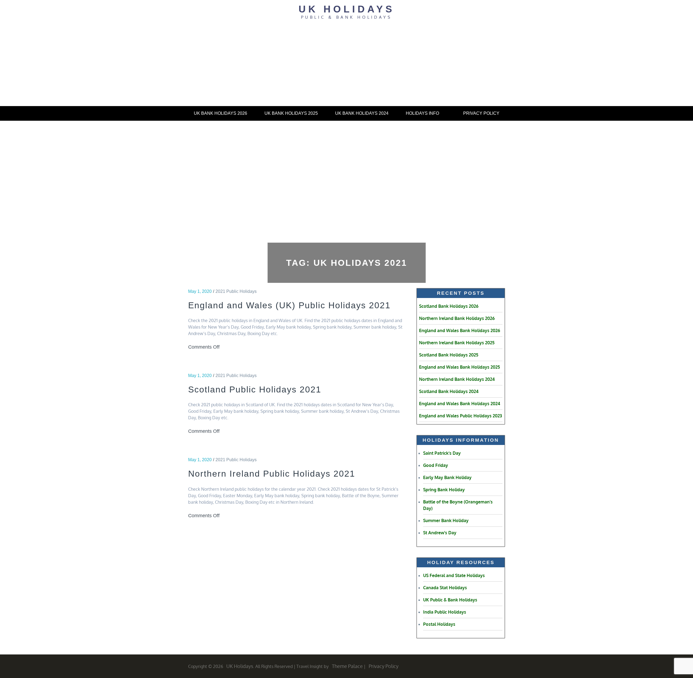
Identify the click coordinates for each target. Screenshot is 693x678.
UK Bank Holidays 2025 (291, 113)
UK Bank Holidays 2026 (220, 113)
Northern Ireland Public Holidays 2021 (271, 474)
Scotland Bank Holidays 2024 (449, 391)
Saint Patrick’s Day (442, 453)
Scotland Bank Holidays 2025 (448, 355)
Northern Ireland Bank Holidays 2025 (457, 342)
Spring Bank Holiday (444, 489)
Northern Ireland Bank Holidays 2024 (457, 379)
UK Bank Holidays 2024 (361, 113)
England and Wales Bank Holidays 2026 (459, 330)
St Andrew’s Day (439, 532)
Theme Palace (347, 666)
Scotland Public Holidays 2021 (254, 389)
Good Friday (435, 465)
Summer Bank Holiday (446, 520)
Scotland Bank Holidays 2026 (448, 306)
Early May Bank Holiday (447, 477)
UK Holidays (347, 9)
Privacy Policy (481, 113)
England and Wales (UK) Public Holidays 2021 (289, 305)
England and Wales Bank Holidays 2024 (459, 403)
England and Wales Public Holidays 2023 (460, 415)
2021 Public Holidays (236, 291)
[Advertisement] (346, 65)
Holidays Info (422, 113)
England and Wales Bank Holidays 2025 (459, 367)
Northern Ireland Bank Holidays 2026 (457, 318)
